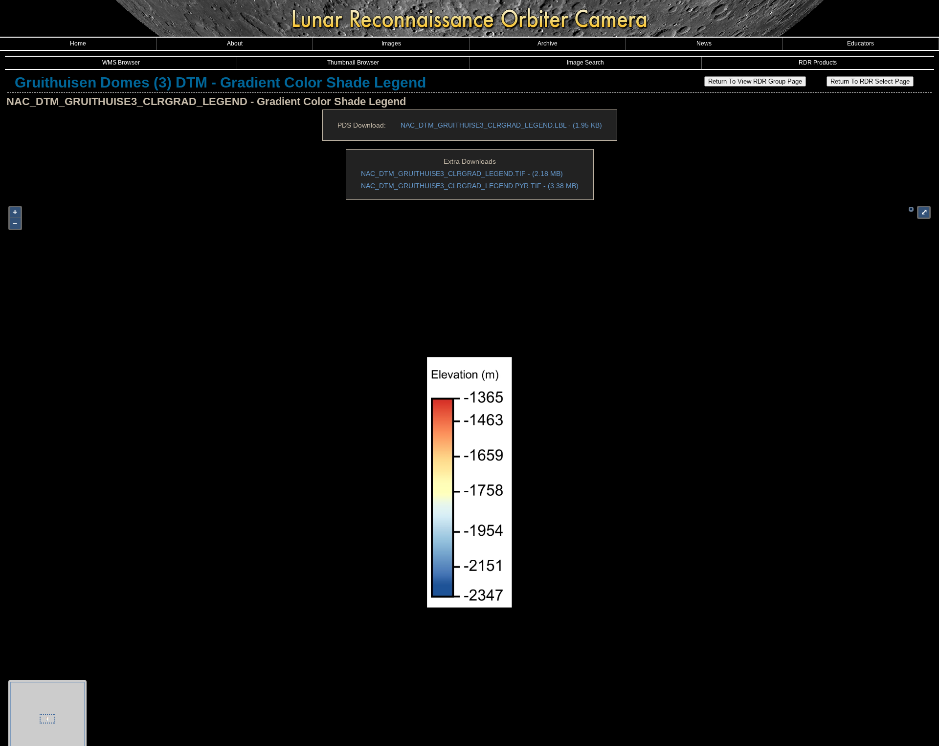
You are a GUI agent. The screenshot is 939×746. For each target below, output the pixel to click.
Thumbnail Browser (353, 62)
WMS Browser (121, 62)
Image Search (585, 62)
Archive (547, 43)
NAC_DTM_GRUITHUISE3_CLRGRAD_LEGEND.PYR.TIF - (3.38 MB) (470, 186)
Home (78, 43)
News (704, 43)
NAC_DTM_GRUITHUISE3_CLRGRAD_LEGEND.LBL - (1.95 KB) (501, 125)
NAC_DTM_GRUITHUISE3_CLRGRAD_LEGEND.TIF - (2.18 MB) (462, 173)
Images (391, 43)
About (235, 43)
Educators (860, 43)
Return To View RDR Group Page (755, 81)
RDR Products (818, 62)
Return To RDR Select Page (870, 81)
